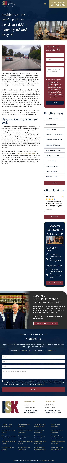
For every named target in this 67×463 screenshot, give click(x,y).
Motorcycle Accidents (54, 140)
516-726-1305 (25, 350)
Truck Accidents (52, 166)
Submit (54, 103)
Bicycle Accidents (52, 124)
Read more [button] (49, 209)
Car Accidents (51, 129)
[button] (45, 4)
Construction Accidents (54, 135)
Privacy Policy (54, 98)
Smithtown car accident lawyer (26, 153)
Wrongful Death (52, 177)
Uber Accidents (51, 172)
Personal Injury (52, 119)
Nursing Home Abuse (53, 145)
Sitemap (44, 460)
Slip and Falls (51, 161)
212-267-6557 (51, 350)
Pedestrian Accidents (53, 150)
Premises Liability (52, 156)
